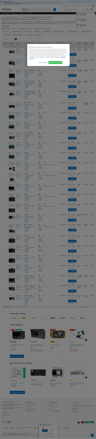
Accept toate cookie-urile (55, 62)
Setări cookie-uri (43, 62)
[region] (48, 55)
